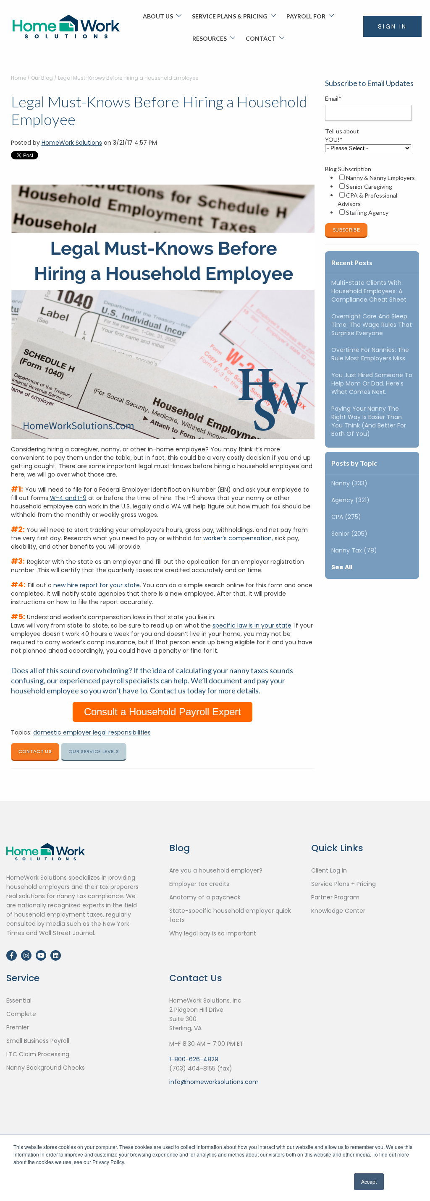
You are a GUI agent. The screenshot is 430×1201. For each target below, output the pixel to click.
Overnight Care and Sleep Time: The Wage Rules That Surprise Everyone (371, 324)
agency (350, 500)
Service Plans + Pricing (343, 884)
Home (18, 77)
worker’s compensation (237, 538)
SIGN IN (392, 26)
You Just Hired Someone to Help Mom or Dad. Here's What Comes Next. (371, 383)
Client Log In (329, 870)
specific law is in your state (251, 625)
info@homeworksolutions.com (214, 1082)
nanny (349, 483)
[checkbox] (370, 195)
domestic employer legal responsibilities (92, 732)
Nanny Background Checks (45, 1067)
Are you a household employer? (215, 870)
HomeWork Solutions (72, 142)
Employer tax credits (199, 884)
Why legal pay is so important (212, 933)
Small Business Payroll (37, 1041)
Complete (21, 1014)
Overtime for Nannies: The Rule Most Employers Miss (370, 354)
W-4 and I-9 (68, 498)
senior (349, 533)
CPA (346, 517)
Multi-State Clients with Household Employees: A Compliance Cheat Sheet (368, 291)
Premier (17, 1027)
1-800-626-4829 (193, 1059)
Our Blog (42, 77)
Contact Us (35, 751)
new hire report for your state (96, 585)
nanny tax (354, 550)
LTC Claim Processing (37, 1054)
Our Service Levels (93, 751)
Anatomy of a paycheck (205, 897)
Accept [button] (369, 1181)
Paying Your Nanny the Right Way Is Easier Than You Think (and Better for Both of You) (368, 421)
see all (341, 567)
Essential (18, 1000)
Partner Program (335, 897)
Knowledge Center (338, 911)
